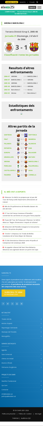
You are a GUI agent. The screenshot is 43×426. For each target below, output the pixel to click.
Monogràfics (6, 336)
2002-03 (7, 90)
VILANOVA (32, 144)
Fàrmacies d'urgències (9, 367)
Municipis (22, 2)
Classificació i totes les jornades (21, 54)
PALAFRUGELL (33, 166)
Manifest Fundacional (9, 381)
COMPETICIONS (10, 12)
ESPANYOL (8, 148)
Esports (32, 7)
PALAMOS (7, 144)
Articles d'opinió (7, 323)
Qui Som (4, 385)
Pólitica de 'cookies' (25, 414)
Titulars (32, 2)
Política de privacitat (8, 414)
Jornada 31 (10, 36)
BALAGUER (32, 153)
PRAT (6, 139)
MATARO (31, 157)
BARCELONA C (33, 161)
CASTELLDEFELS (10, 170)
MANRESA (32, 139)
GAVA (30, 170)
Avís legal (38, 414)
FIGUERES (7, 175)
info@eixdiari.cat (7, 394)
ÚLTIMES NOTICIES (21, 14)
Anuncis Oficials (7, 363)
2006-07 (7, 76)
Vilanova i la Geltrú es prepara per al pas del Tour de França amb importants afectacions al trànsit (20, 199)
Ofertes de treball (7, 359)
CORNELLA (32, 175)
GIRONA (7, 161)
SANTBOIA (8, 135)
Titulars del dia (6, 319)
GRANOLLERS (9, 157)
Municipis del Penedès (9, 332)
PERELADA (8, 166)
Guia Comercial (7, 354)
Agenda (4, 350)
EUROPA (7, 153)
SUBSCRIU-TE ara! (11, 2)
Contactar (5, 390)
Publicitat (15, 418)
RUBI (30, 148)
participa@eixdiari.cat (9, 396)
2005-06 (7, 83)
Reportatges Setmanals (9, 328)
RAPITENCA (32, 135)
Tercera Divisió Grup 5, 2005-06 (27, 12)
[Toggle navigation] (39, 8)
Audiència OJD (26, 418)
